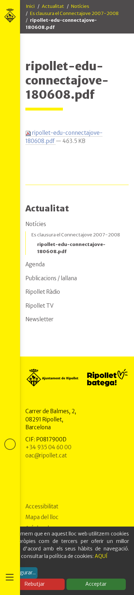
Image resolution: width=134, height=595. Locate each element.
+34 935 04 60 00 (48, 447)
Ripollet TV (39, 305)
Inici (30, 6)
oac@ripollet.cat (46, 455)
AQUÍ (101, 556)
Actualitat (53, 6)
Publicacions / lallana (51, 278)
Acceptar (95, 584)
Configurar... (21, 572)
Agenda (35, 264)
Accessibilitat (41, 506)
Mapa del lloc (42, 517)
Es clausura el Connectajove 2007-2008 (74, 13)
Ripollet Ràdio (42, 291)
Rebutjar (35, 584)
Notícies (80, 6)
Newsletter (39, 319)
